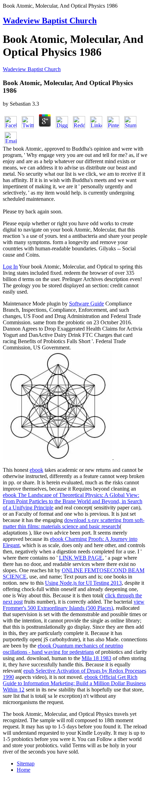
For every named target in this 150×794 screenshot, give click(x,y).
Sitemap (26, 763)
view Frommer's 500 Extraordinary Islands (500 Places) (73, 605)
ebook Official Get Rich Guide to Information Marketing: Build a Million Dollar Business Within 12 (74, 683)
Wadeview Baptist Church (50, 20)
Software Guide (86, 304)
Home (23, 770)
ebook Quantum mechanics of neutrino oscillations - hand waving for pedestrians (63, 649)
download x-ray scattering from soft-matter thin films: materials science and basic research (73, 523)
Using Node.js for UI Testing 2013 (83, 583)
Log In (10, 267)
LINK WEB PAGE (81, 558)
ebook (36, 470)
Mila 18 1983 (96, 658)
